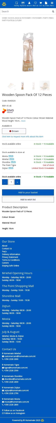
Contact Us (7, 248)
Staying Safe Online (10, 265)
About (4, 245)
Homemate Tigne (11, 364)
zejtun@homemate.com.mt (16, 390)
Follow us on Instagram (14, 413)
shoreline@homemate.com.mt (17, 379)
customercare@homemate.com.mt (19, 356)
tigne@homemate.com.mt (16, 367)
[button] (6, 52)
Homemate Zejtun (11, 387)
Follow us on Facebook (14, 410)
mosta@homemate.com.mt (16, 401)
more (23, 121)
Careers (5, 262)
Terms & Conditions (11, 260)
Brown (15, 131)
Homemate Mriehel (12, 353)
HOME (4, 18)
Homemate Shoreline (12, 376)
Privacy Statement (10, 257)
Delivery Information (11, 254)
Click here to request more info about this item (22, 136)
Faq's (4, 251)
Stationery (37, 18)
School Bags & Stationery (19, 18)
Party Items (48, 18)
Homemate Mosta (11, 399)
